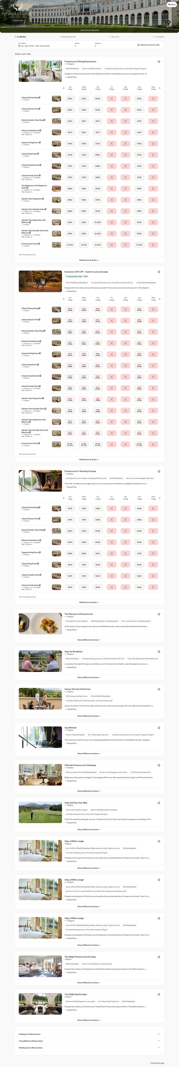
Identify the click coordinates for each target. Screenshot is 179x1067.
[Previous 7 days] (64, 88)
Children (98, 43)
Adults (77, 43)
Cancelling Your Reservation (89, 1041)
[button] (139, 44)
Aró (162, 1063)
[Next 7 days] (160, 88)
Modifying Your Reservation (89, 1047)
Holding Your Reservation (89, 1034)
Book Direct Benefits (89, 30)
